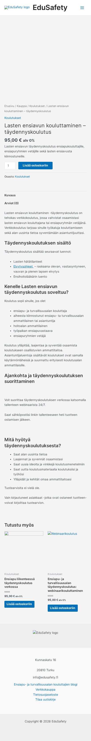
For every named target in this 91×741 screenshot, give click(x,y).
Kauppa (22, 106)
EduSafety (50, 7)
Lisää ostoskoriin (35, 165)
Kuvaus (10, 195)
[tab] (45, 195)
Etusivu (9, 106)
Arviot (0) (11, 203)
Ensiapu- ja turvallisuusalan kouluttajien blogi (45, 684)
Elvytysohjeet (23, 266)
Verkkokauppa (45, 689)
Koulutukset (37, 106)
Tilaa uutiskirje (45, 699)
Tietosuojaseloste (45, 694)
